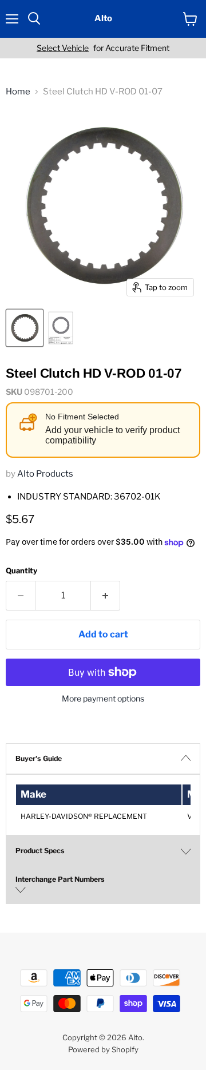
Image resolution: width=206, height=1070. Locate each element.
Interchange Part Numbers (60, 879)
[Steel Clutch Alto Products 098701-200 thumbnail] (24, 328)
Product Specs (40, 850)
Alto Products (45, 474)
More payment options (103, 698)
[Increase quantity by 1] (105, 596)
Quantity (21, 570)
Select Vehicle (63, 48)
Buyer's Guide (38, 758)
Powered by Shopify (103, 1049)
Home (18, 92)
